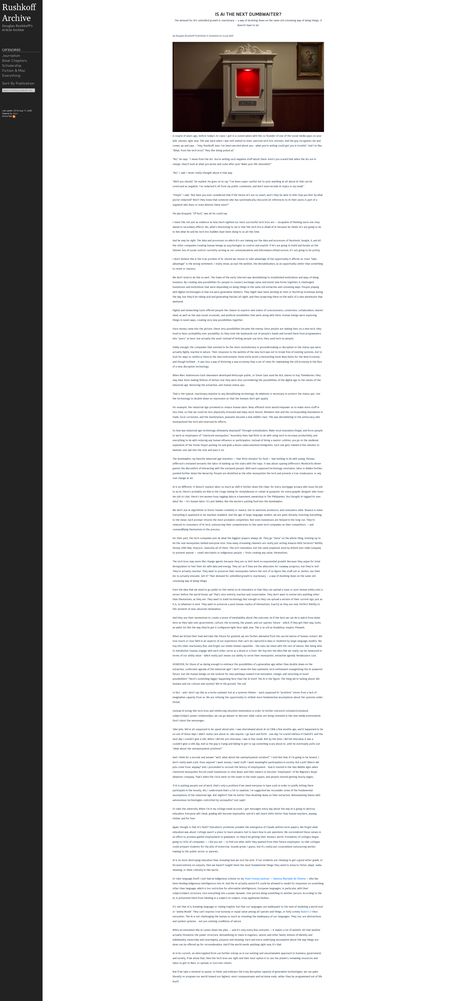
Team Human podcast (257, 878)
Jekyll (15, 113)
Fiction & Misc (13, 70)
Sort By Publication (18, 83)
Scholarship (11, 65)
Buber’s (305, 911)
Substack (213, 35)
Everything (11, 75)
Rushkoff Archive (19, 13)
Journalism (11, 55)
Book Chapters (14, 60)
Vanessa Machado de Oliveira (289, 878)
